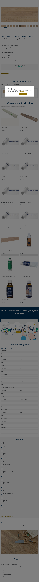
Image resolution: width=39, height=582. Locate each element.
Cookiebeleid (22, 91)
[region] (19, 91)
